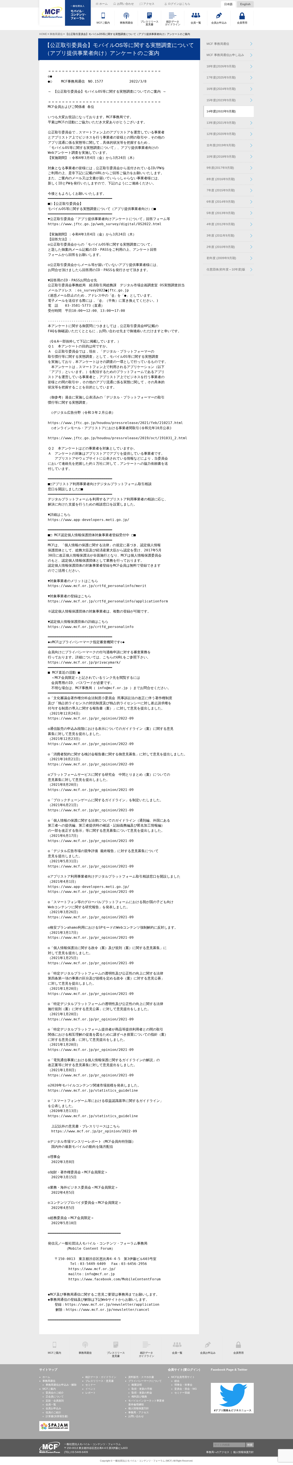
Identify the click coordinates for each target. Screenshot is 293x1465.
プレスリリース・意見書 (99, 1380)
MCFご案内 (49, 1388)
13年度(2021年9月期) (221, 122)
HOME (43, 34)
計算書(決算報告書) (57, 1416)
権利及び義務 (139, 1396)
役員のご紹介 (53, 1412)
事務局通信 (56, 34)
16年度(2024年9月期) (221, 89)
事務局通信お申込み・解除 (61, 1384)
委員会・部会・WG (185, 1388)
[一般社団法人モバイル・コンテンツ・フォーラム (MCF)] (65, 13)
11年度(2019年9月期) (221, 145)
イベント (90, 1388)
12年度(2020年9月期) (221, 134)
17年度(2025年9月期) (221, 77)
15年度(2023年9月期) (221, 100)
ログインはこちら (179, 3)
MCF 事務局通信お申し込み (225, 55)
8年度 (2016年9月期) (221, 179)
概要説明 (136, 1384)
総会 (177, 1380)
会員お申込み (53, 1408)
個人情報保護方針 (138, 1408)
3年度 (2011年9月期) (220, 235)
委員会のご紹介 (55, 1392)
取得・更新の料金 (141, 1392)
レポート (90, 1392)
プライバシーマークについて (145, 1380)
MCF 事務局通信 (218, 43)
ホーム (46, 1377)
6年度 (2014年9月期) (221, 201)
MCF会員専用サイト (183, 1377)
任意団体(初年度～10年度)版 (226, 269)
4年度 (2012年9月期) (221, 224)
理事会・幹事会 (183, 1384)
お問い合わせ (136, 1416)
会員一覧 (51, 1404)
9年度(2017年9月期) (220, 167)
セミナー (90, 1384)
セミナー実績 (182, 1392)
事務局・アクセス (138, 1412)
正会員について (55, 1396)
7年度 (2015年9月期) (221, 190)
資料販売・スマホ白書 (141, 1377)
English (245, 4)
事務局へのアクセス (217, 1452)
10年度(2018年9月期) (221, 156)
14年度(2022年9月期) (221, 111)
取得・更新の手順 (141, 1388)
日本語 (228, 4)
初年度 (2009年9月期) (221, 258)
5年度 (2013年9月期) (221, 213)
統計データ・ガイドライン (100, 1377)
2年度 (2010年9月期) (221, 247)
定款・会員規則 (55, 1400)
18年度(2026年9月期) (221, 66)
